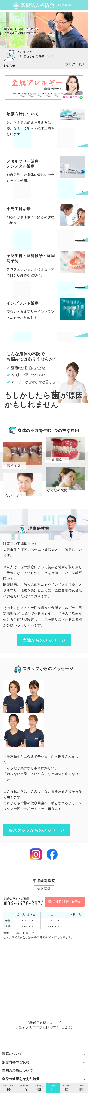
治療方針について (23, 114)
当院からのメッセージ (44, 640)
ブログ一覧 (73, 64)
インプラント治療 (23, 303)
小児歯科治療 (19, 208)
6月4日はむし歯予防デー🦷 (36, 56)
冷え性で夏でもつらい (28, 375)
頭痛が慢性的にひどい (28, 367)
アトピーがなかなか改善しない (35, 382)
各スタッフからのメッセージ (36, 830)
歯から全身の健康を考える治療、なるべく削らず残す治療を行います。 (30, 128)
